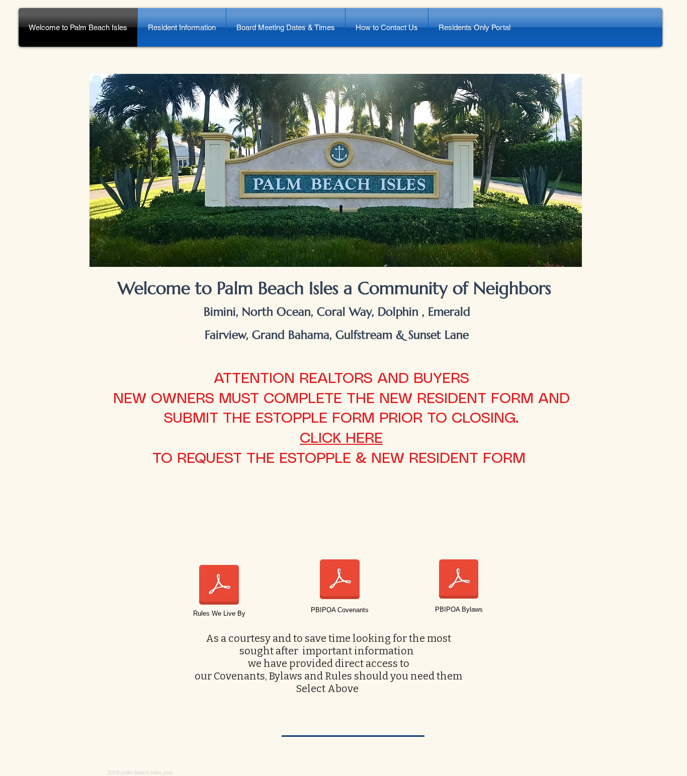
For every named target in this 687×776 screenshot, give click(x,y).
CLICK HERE (341, 439)
